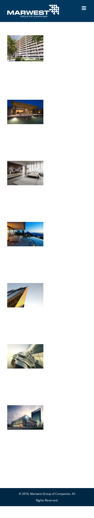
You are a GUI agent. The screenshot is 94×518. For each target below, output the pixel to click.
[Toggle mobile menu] (84, 8)
